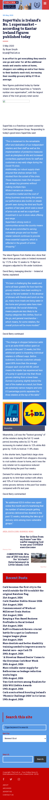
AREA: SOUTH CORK (11, 531)
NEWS (31, 531)
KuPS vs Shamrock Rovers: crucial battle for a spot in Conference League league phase (22, 632)
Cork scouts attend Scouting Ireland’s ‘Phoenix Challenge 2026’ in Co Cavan (24, 694)
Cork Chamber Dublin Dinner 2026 (22, 601)
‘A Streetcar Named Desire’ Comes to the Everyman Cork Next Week (24, 659)
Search (6, 755)
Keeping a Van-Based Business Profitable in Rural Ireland (20, 620)
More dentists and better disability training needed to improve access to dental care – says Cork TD (24, 647)
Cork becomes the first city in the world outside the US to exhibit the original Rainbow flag (23, 590)
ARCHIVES (7, 788)
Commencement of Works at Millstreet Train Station (19, 610)
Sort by (6, 734)
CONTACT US (8, 795)
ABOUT (5, 785)
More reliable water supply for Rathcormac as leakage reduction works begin (22, 671)
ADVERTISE (7, 792)
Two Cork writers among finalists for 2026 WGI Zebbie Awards (24, 684)
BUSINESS (24, 531)
